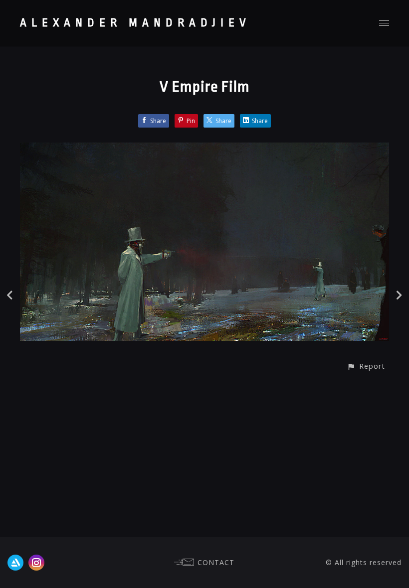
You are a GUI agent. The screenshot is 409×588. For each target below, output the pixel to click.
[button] (366, 366)
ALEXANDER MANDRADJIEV (135, 22)
